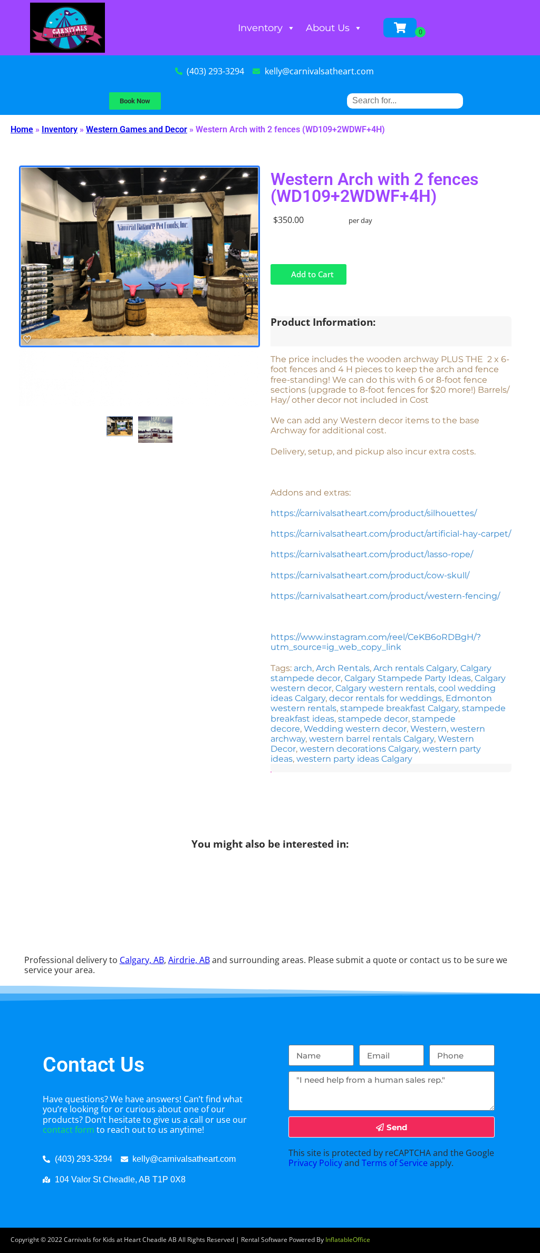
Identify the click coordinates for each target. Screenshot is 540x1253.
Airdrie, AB (189, 960)
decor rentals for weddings (385, 698)
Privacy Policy (315, 1163)
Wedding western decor (355, 729)
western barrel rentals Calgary (371, 739)
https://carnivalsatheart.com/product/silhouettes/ (375, 513)
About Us (328, 28)
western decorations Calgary (359, 749)
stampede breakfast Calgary (399, 708)
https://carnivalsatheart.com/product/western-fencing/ (385, 596)
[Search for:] (405, 100)
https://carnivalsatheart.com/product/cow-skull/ (370, 575)
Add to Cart (311, 274)
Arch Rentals (343, 668)
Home (22, 129)
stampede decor (373, 719)
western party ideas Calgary (354, 759)
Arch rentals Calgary (415, 668)
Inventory (260, 28)
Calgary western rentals (385, 688)
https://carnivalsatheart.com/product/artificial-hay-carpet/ (391, 534)
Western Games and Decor (136, 129)
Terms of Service (395, 1163)
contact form (68, 1129)
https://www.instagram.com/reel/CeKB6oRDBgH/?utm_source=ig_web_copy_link (376, 642)
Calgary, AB (142, 960)
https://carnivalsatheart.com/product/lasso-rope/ (372, 554)
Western (428, 729)
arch (303, 668)
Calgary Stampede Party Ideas (407, 678)
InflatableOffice (347, 1239)
